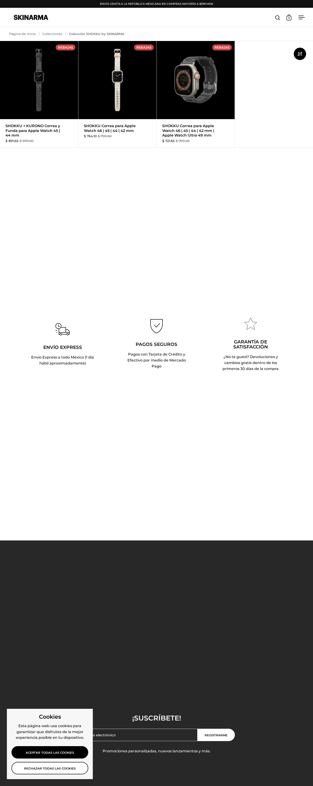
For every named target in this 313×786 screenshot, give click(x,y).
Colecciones (52, 34)
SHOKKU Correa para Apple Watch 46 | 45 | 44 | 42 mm (117, 94)
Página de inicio (22, 34)
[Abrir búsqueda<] (277, 17)
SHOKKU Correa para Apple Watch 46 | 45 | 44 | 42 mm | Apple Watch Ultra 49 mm (196, 94)
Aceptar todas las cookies (50, 752)
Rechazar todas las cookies (50, 768)
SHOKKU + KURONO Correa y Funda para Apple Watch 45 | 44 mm (39, 94)
